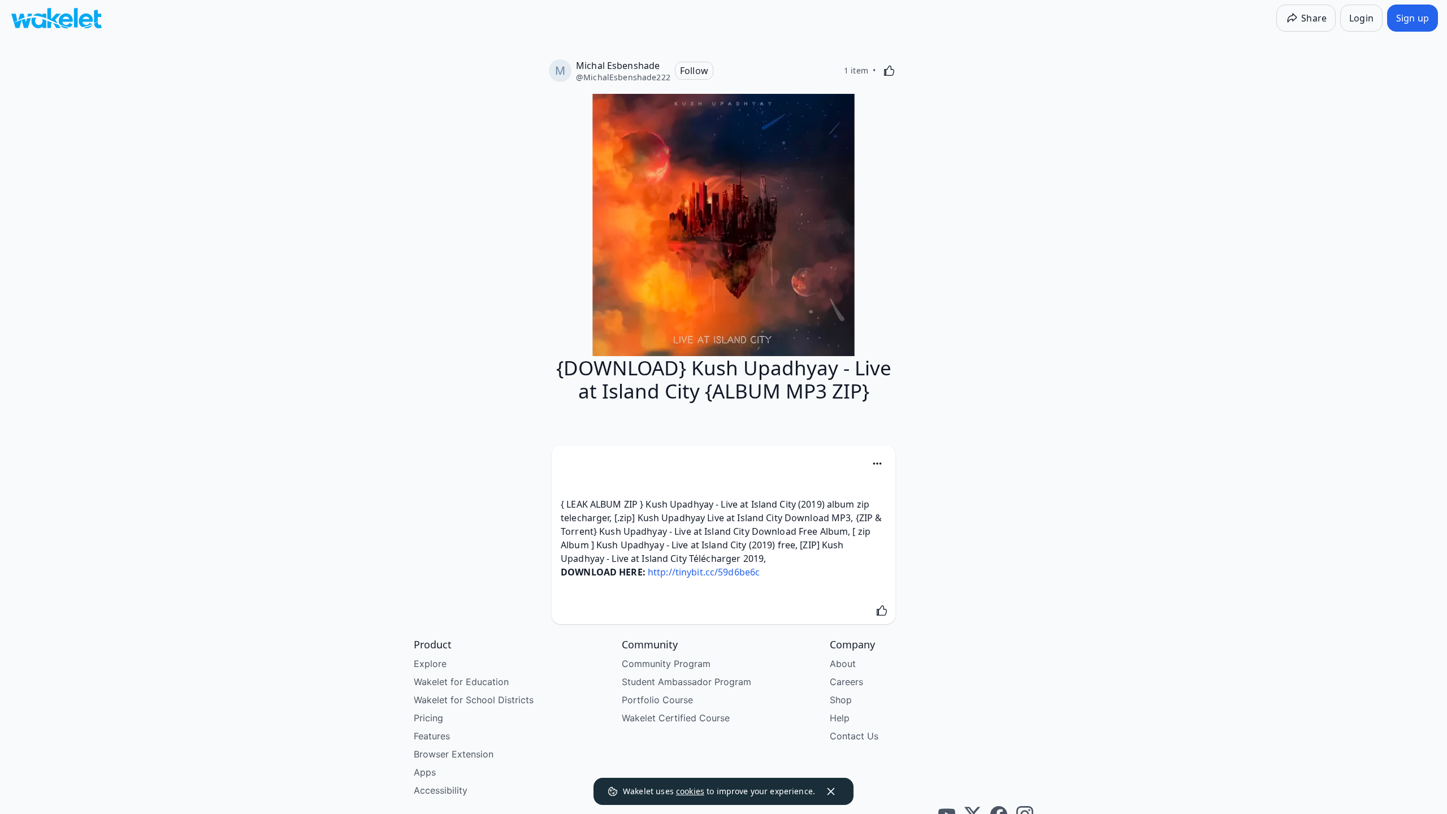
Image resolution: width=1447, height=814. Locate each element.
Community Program (666, 663)
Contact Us (854, 736)
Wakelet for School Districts (474, 699)
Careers (846, 681)
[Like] (889, 71)
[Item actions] (877, 463)
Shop (841, 699)
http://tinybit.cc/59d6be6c (704, 572)
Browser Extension (453, 754)
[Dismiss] (831, 791)
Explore (430, 663)
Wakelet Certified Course (676, 718)
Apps (425, 772)
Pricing (428, 718)
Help (840, 718)
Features (432, 736)
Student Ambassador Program (686, 681)
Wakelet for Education (461, 681)
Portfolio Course (657, 699)
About (843, 663)
